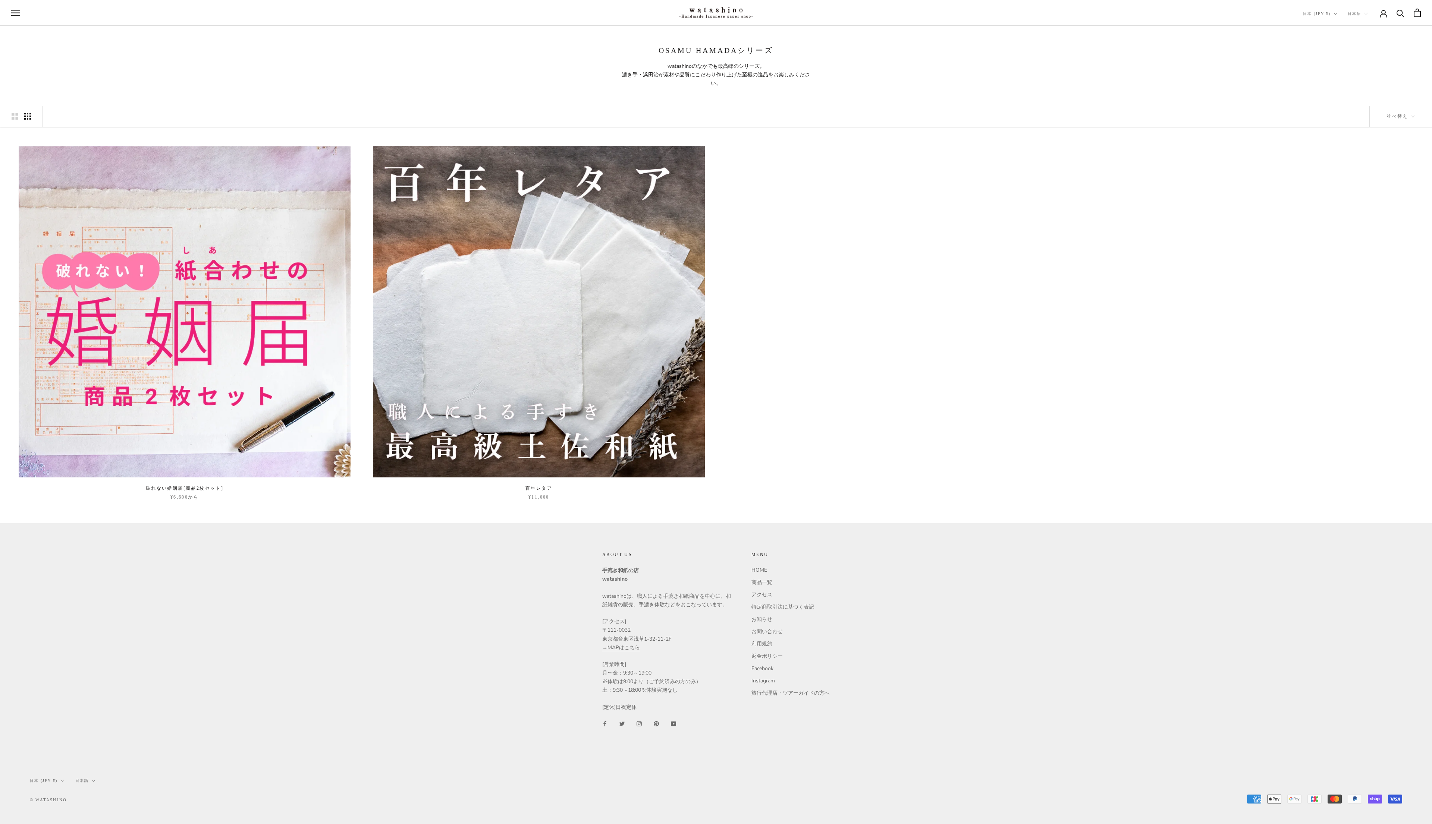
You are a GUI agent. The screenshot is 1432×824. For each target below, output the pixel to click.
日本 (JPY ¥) (1317, 14)
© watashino (48, 800)
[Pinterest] (656, 723)
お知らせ (761, 619)
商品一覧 (761, 582)
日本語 (1354, 14)
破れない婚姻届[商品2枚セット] (184, 488)
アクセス (761, 594)
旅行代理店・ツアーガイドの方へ (790, 693)
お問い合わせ (767, 631)
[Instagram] (639, 723)
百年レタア (538, 488)
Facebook (762, 668)
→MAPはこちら (621, 647)
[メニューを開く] (15, 13)
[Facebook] (604, 723)
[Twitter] (622, 723)
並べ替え (1398, 116)
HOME (759, 570)
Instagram (763, 680)
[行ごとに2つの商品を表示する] (15, 116)
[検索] (1400, 13)
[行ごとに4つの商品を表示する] (27, 116)
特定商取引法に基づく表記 (782, 606)
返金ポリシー (767, 656)
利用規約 (761, 643)
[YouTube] (673, 723)
